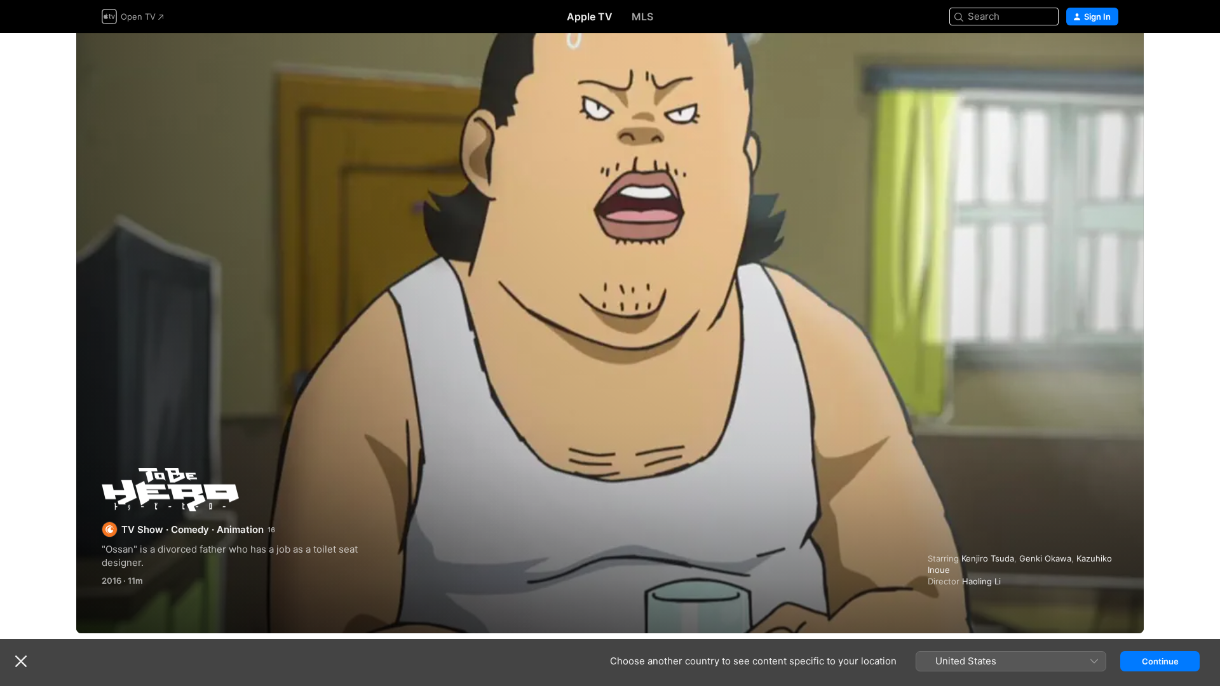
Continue (1160, 661)
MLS (642, 16)
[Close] (21, 661)
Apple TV (590, 16)
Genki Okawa (1045, 558)
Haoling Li (981, 581)
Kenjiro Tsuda (987, 558)
